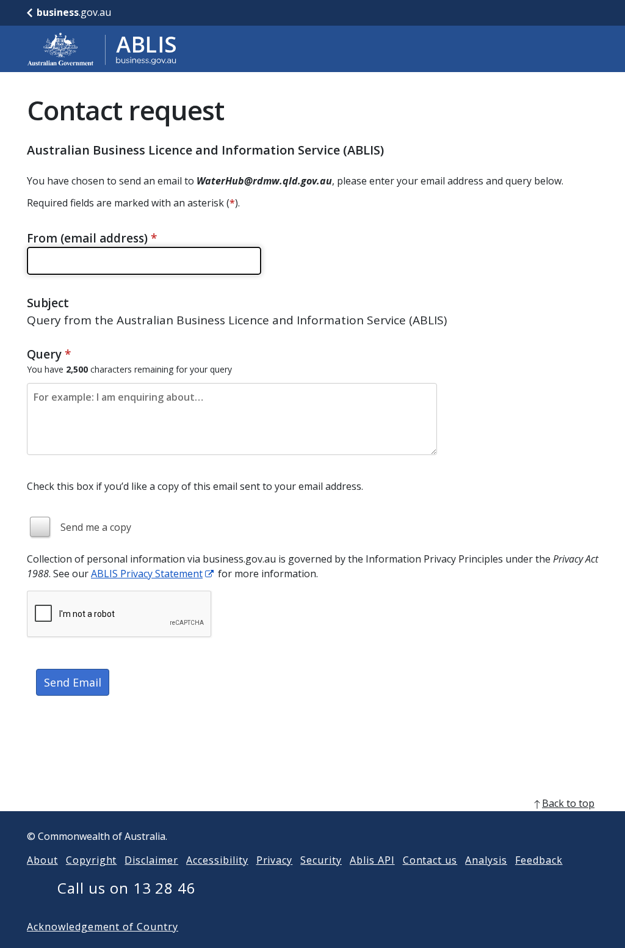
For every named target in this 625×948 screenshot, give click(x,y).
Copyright (91, 860)
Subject (48, 303)
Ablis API (372, 860)
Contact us (430, 860)
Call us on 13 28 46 (126, 888)
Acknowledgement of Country (102, 926)
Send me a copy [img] (95, 527)
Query (49, 354)
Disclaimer (151, 860)
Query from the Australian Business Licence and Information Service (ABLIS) (237, 320)
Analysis (486, 860)
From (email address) (92, 238)
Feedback (539, 860)
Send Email (72, 682)
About (42, 860)
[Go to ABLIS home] (102, 49)
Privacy (274, 860)
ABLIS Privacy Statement (147, 573)
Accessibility (217, 860)
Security (321, 860)
